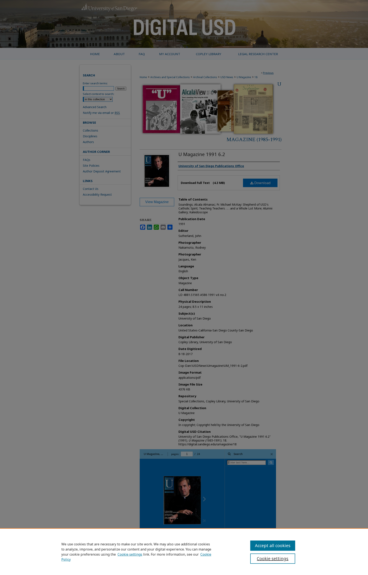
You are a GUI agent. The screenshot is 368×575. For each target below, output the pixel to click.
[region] (184, 551)
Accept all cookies (272, 545)
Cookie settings (130, 554)
